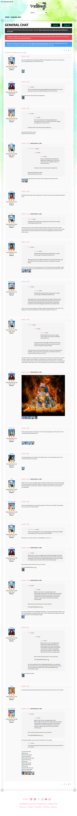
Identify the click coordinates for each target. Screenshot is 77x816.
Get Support (30, 807)
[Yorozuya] (29, 417)
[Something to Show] (9, 64)
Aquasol (12, 453)
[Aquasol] (11, 458)
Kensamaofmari (11, 108)
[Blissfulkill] (23, 443)
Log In (55, 25)
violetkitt (11, 191)
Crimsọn (12, 81)
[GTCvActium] (11, 432)
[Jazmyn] (23, 180)
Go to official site (6, 1)
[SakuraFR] (23, 417)
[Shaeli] (11, 690)
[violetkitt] (11, 196)
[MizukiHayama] (23, 270)
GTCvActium (12, 428)
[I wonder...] (12, 200)
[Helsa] (23, 97)
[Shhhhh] (12, 64)
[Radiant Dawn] (26, 270)
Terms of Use (46, 807)
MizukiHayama (11, 281)
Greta (11, 56)
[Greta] (11, 60)
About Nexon (54, 807)
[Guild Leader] (9, 90)
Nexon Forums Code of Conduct (40, 43)
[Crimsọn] (11, 86)
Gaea (29, 113)
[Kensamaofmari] (11, 113)
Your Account (23, 807)
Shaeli (11, 686)
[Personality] (14, 200)
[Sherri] (23, 71)
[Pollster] (14, 116)
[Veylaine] (26, 773)
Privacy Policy (38, 807)
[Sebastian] (32, 773)
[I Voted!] (14, 64)
